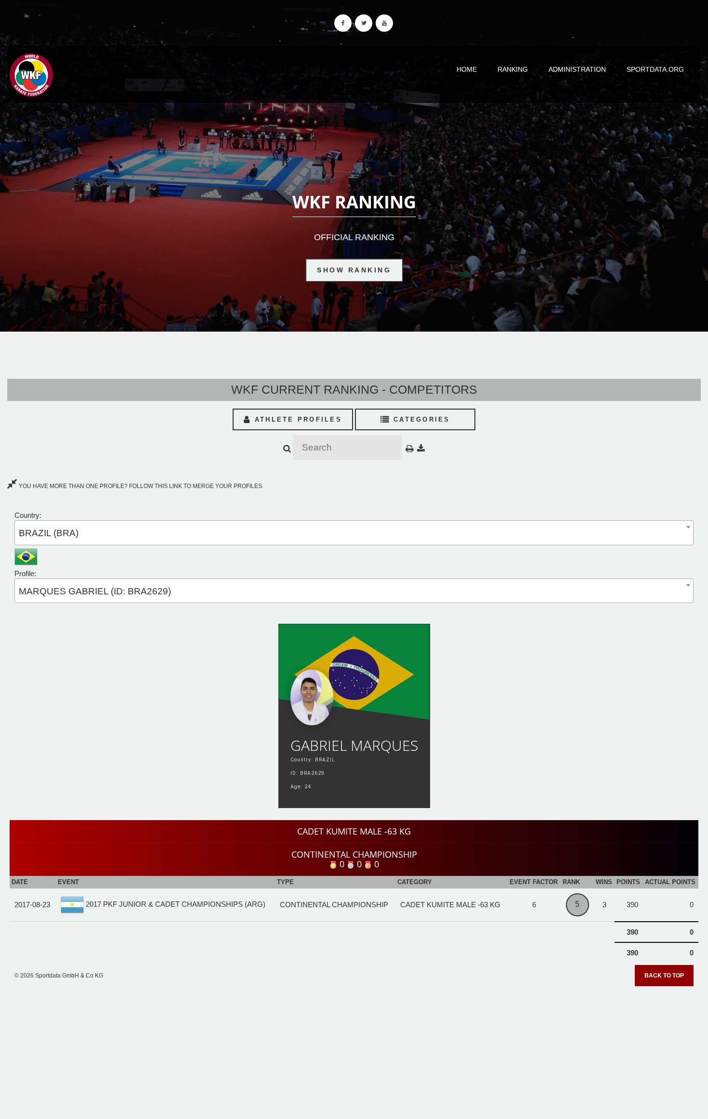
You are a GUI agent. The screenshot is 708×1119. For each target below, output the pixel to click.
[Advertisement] (354, 1049)
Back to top (664, 975)
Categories (420, 419)
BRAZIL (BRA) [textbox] (49, 533)
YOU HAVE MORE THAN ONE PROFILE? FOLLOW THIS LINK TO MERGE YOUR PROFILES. (140, 486)
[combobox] (354, 532)
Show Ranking (354, 270)
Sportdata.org (655, 69)
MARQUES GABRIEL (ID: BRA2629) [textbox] (95, 591)
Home (467, 69)
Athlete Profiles (296, 419)
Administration (577, 69)
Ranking (513, 69)
